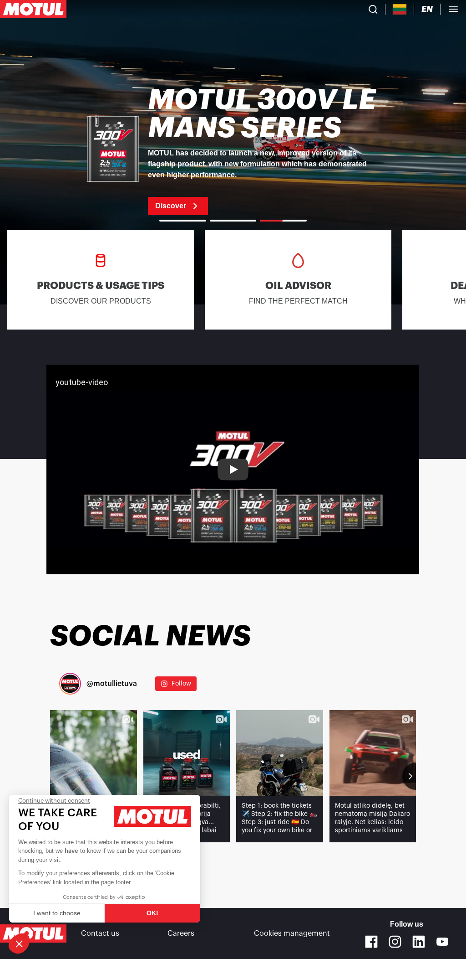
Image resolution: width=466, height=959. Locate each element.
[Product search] (373, 9)
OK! (152, 913)
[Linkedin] (418, 941)
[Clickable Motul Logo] (33, 9)
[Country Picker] (399, 9)
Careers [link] (180, 933)
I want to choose (57, 913)
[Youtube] (442, 941)
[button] (19, 943)
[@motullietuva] (70, 684)
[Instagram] (395, 941)
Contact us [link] (100, 933)
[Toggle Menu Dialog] (453, 9)
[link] (233, 150)
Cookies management (292, 933)
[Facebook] (371, 941)
